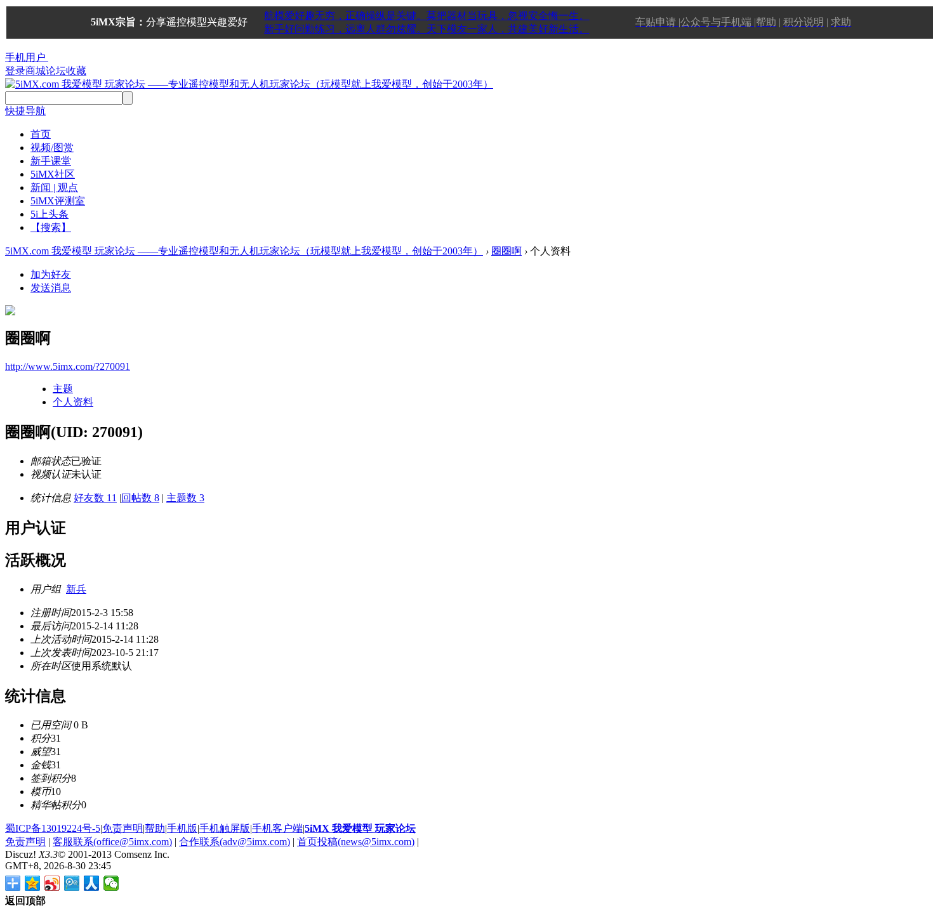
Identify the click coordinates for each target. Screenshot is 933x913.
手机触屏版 (224, 828)
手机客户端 (277, 828)
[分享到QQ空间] (33, 883)
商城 (35, 70)
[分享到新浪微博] (52, 883)
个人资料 (73, 402)
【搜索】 (50, 227)
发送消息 (50, 287)
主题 (63, 388)
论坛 (56, 70)
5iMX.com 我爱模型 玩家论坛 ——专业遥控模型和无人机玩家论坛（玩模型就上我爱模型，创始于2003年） (244, 251)
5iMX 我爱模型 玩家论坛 (360, 828)
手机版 (182, 828)
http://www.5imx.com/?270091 (67, 366)
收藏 (76, 70)
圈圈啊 (506, 251)
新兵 (76, 589)
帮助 (155, 828)
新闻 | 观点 (54, 187)
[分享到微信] (111, 883)
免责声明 (122, 828)
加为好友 (50, 274)
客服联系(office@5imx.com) (112, 841)
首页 (40, 134)
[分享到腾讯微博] (72, 883)
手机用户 (25, 57)
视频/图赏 (52, 147)
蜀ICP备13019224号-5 (52, 828)
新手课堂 (50, 160)
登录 (15, 70)
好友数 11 (95, 497)
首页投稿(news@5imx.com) (355, 841)
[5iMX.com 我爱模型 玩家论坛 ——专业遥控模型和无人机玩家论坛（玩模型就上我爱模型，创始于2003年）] (249, 84)
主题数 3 (185, 497)
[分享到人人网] (92, 883)
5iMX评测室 (57, 200)
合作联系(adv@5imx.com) (234, 841)
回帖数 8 (140, 497)
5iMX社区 (52, 174)
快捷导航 (25, 110)
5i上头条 (49, 214)
